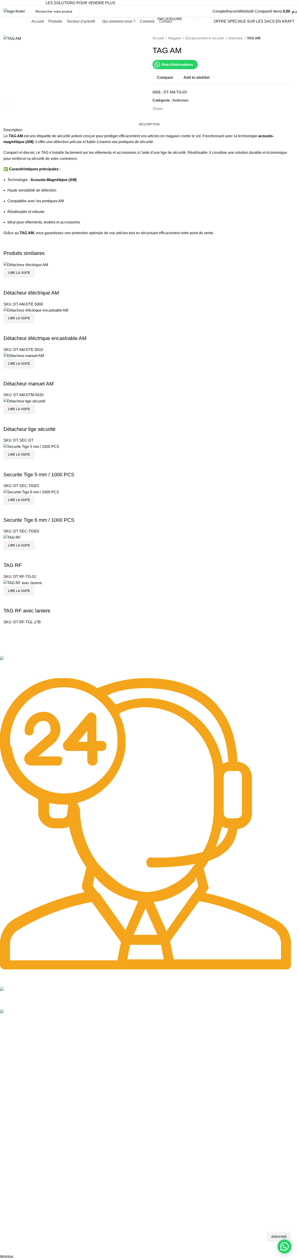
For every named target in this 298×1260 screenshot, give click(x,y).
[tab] (149, 124)
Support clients (11, 1186)
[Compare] (9, 511)
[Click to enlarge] (9, 102)
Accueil (158, 38)
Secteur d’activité (12, 1059)
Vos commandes (12, 1099)
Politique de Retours (15, 1107)
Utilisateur (10, 1131)
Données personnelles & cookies (24, 1138)
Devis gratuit (9, 1114)
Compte (6, 1091)
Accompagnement (13, 1210)
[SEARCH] (199, 11)
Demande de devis (14, 1202)
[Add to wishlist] (34, 511)
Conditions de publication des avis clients (30, 1146)
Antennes (236, 38)
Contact (5, 1075)
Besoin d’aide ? (13, 1083)
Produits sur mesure (15, 1178)
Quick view (22, 511)
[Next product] (292, 38)
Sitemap (7, 1035)
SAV (3, 1194)
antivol (76, 136)
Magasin (175, 38)
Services (8, 1170)
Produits (6, 1051)
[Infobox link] (145, 667)
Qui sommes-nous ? (15, 1067)
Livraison (6, 1122)
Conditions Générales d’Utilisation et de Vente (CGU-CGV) (43, 1162)
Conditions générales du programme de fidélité (34, 1154)
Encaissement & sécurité (205, 38)
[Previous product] (283, 38)
